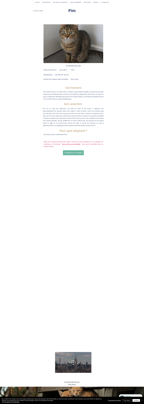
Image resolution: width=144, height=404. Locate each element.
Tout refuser (127, 400)
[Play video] (73, 362)
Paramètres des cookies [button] (114, 400)
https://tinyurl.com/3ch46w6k (71, 144)
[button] (73, 43)
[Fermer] (142, 400)
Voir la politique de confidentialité (10, 402)
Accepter (136, 400)
